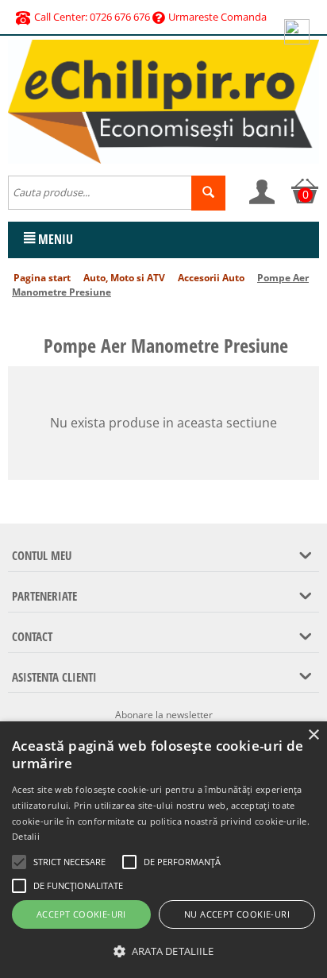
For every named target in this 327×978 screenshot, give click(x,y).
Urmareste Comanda (217, 17)
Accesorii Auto (211, 277)
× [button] (313, 735)
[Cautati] (208, 193)
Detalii (26, 836)
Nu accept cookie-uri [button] (237, 914)
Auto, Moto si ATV (124, 277)
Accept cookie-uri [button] (81, 914)
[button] (163, 951)
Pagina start (42, 277)
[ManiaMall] (163, 100)
